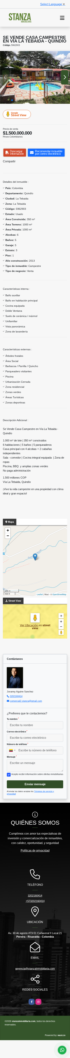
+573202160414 (35, 901)
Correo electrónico (17, 731)
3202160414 (16, 696)
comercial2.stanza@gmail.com (26, 701)
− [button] (8, 536)
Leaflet (40, 594)
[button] (12, 100)
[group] (35, 77)
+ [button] (8, 530)
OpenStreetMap (59, 594)
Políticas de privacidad (35, 850)
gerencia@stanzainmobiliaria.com (35, 968)
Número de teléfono (17, 744)
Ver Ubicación (29, 625)
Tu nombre (13, 718)
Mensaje (12, 756)
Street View (18, 114)
